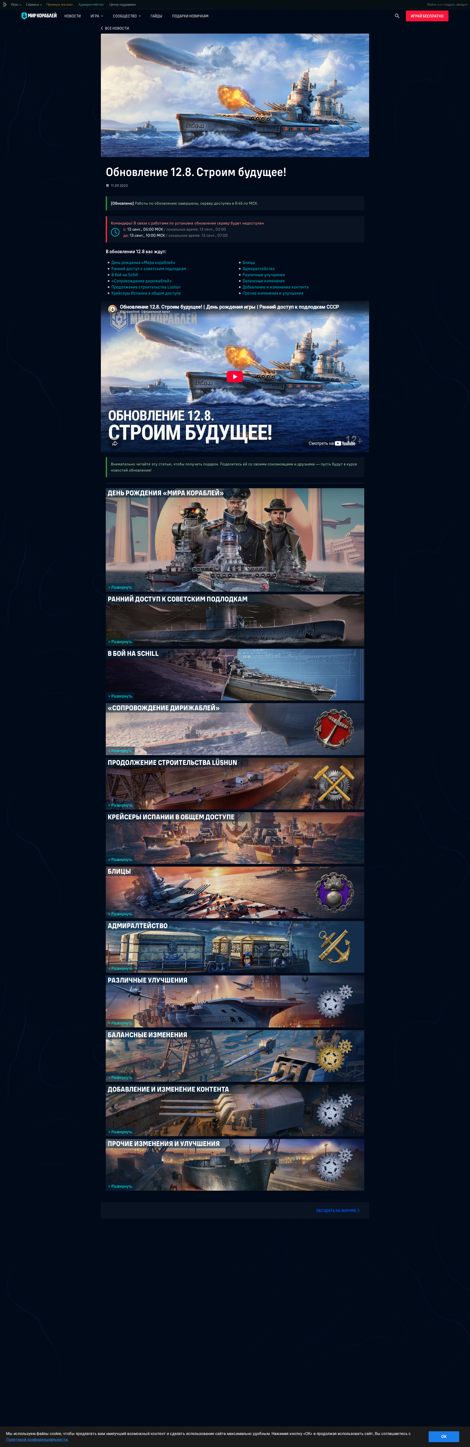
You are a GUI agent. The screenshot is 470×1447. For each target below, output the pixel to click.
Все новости (116, 28)
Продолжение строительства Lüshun (145, 287)
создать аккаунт (456, 4)
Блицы (249, 262)
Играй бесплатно (427, 15)
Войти (431, 4)
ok (443, 1436)
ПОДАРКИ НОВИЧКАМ (190, 15)
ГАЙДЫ (156, 15)
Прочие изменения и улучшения (273, 293)
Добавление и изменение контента (276, 287)
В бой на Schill (124, 274)
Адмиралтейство (259, 268)
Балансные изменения (264, 281)
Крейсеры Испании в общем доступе (146, 293)
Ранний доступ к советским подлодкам (148, 268)
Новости (72, 15)
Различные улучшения (264, 274)
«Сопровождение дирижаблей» (141, 281)
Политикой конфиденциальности (37, 1439)
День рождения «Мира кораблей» (143, 262)
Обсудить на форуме (336, 1210)
